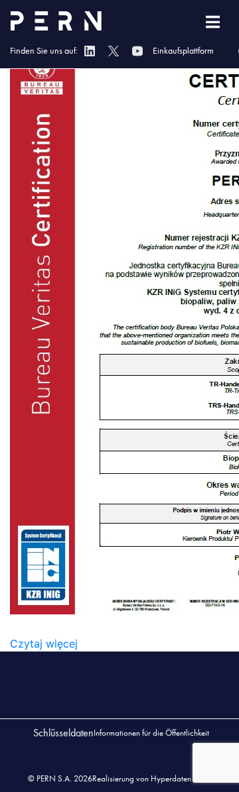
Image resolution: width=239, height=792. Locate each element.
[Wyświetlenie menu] (212, 22)
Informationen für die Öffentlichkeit (151, 732)
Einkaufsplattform (183, 50)
